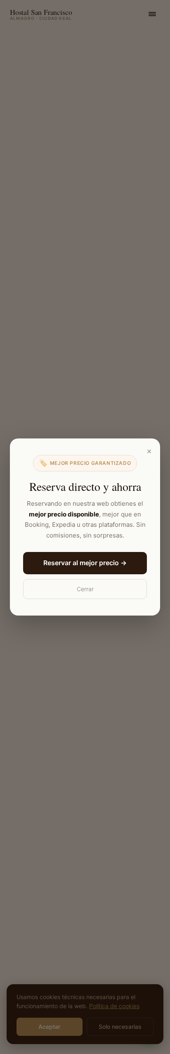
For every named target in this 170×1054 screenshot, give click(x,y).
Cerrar (85, 588)
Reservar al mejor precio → (85, 563)
